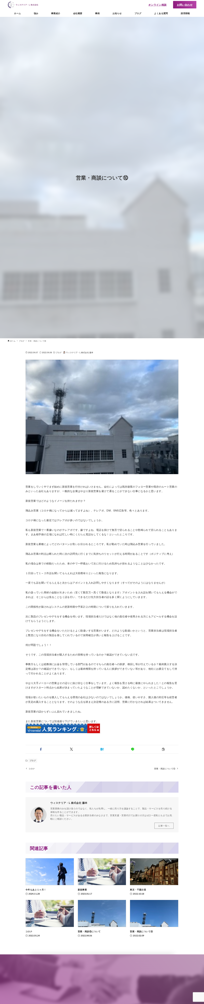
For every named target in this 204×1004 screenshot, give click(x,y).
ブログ (59, 352)
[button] (41, 749)
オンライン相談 (157, 5)
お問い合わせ (185, 5)
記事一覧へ (164, 825)
